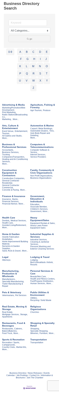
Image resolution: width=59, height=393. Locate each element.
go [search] (31, 38)
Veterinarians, (8, 295)
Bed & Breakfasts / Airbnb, (41, 262)
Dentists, (6, 220)
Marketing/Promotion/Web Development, (13, 109)
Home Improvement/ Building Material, (15, 242)
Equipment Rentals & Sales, (42, 223)
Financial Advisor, (10, 204)
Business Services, (10, 152)
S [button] (40, 73)
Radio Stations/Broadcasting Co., (15, 116)
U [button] (20, 80)
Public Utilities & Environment (39, 293)
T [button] (47, 73)
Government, (36, 211)
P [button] (20, 73)
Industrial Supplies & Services (42, 235)
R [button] (34, 73)
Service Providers (38, 157)
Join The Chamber (35, 378)
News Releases (35, 373)
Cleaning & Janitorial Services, (39, 243)
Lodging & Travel (39, 257)
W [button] (33, 80)
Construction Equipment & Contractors (9, 173)
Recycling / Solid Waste (40, 300)
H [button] (34, 59)
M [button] (33, 66)
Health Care (8, 217)
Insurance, (6, 199)
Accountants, (8, 150)
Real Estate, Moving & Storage (14, 308)
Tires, (51, 131)
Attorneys (6, 260)
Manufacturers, (8, 279)
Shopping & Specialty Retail (42, 324)
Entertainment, (21, 131)
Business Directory (18, 373)
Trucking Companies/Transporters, (13, 155)
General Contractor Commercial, (10, 186)
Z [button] (33, 87)
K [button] (20, 66)
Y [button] (47, 80)
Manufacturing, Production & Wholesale (10, 274)
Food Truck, (7, 333)
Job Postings (22, 375)
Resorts (33, 264)
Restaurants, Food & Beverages (13, 324)
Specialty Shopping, (39, 331)
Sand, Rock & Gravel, (11, 251)
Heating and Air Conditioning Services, (15, 160)
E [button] (47, 51)
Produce (46, 110)
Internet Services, (38, 154)
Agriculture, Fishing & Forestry (42, 106)
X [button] (40, 80)
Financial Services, (10, 201)
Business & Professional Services (14, 145)
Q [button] (27, 73)
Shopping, (34, 329)
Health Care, (7, 223)
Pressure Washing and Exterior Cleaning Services (42, 247)
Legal (5, 257)
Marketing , (7, 119)
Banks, (15, 199)
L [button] (26, 66)
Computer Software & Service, (39, 151)
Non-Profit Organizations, (41, 176)
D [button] (40, 51)
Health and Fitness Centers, (42, 279)
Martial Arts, (21, 347)
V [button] (27, 80)
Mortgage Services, (10, 314)
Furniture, (43, 333)
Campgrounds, (8, 345)
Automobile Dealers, (39, 131)
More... (16, 119)
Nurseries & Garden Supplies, (11, 247)
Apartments (7, 317)
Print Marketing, (9, 112)
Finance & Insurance (13, 196)
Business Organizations (40, 178)
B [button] (27, 51)
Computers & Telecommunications (42, 145)
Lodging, (34, 260)
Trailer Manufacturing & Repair (12, 285)
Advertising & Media (13, 104)
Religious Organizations (38, 308)
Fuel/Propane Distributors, (42, 281)
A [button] (20, 51)
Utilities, (33, 298)
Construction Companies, (13, 178)
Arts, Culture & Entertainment (10, 127)
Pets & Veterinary (11, 292)
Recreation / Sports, (11, 342)
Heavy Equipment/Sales (39, 219)
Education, (35, 204)
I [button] (40, 59)
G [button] (28, 59)
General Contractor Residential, (10, 182)
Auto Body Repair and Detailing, (40, 134)
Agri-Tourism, (36, 110)
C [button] (33, 51)
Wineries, (34, 333)
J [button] (46, 59)
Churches (34, 312)
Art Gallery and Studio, (12, 136)
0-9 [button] (10, 51)
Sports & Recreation (13, 339)
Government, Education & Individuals (37, 199)
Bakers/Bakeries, (9, 331)
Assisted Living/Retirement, (14, 225)
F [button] (21, 59)
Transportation (38, 339)
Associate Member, (38, 207)
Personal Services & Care (41, 272)
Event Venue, (8, 131)
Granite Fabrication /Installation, (10, 238)
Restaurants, (7, 329)
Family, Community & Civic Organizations (42, 171)
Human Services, (38, 283)
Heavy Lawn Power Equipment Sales (39, 226)
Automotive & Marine (42, 125)
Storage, (24, 314)
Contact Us (34, 375)
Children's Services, (39, 209)
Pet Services (20, 295)
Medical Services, (18, 220)
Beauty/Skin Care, (38, 276)
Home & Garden (11, 234)
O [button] (47, 66)
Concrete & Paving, (10, 190)
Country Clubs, (8, 347)
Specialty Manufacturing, (13, 281)
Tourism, (6, 133)
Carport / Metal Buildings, (41, 128)
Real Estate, (7, 312)
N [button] (40, 66)
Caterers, (18, 329)
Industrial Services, (38, 239)
